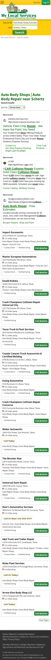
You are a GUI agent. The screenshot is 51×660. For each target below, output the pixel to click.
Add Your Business (10, 636)
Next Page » (44, 620)
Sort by (4, 107)
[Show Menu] (2, 2)
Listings (23, 644)
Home (5, 634)
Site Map (6, 644)
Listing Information (26, 634)
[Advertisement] (25, 65)
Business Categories (36, 644)
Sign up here (8, 647)
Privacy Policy (14, 639)
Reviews (14, 644)
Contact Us (23, 636)
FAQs (5, 639)
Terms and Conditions (39, 636)
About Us (13, 634)
